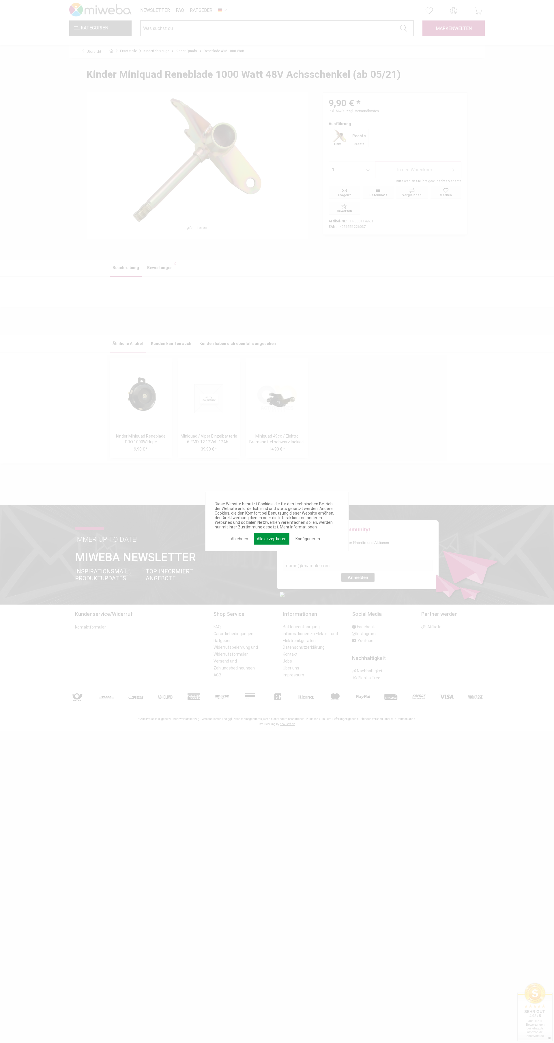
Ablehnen (239, 538)
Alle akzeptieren (272, 538)
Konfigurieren (307, 538)
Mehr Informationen (298, 527)
